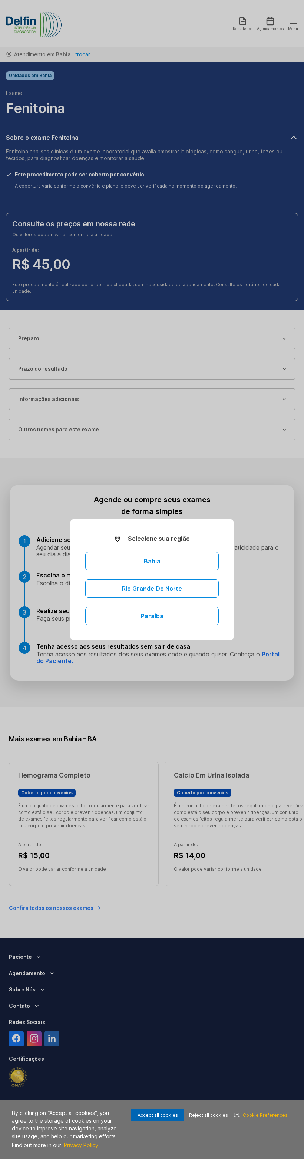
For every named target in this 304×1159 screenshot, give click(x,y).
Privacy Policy (81, 1145)
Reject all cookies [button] (208, 1115)
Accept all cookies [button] (158, 1115)
